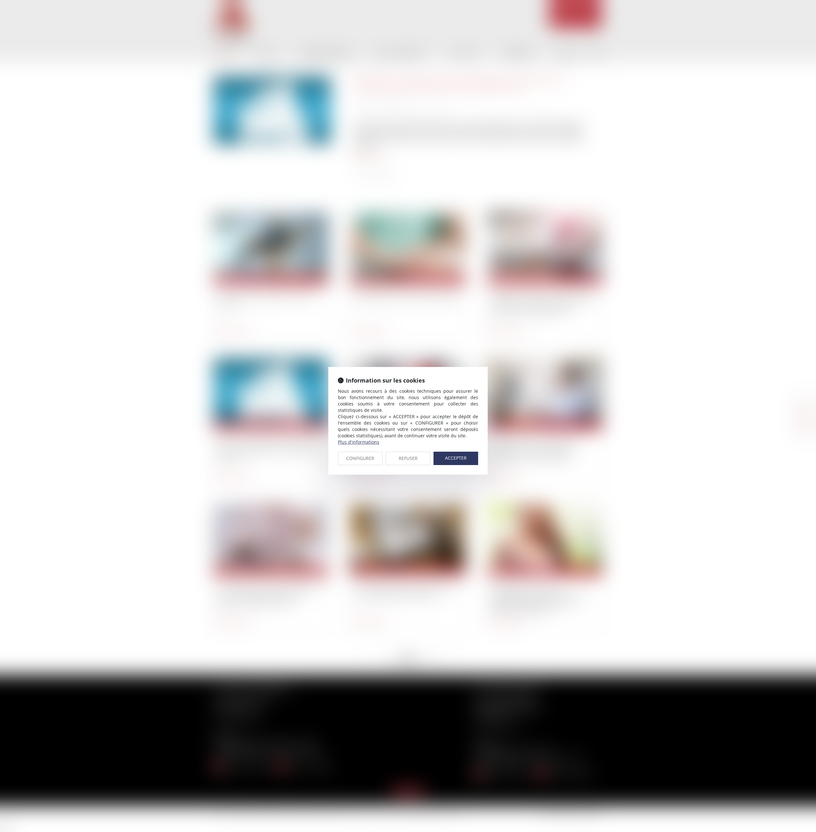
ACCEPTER (456, 458)
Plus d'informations (358, 442)
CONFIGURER (360, 458)
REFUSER (408, 458)
